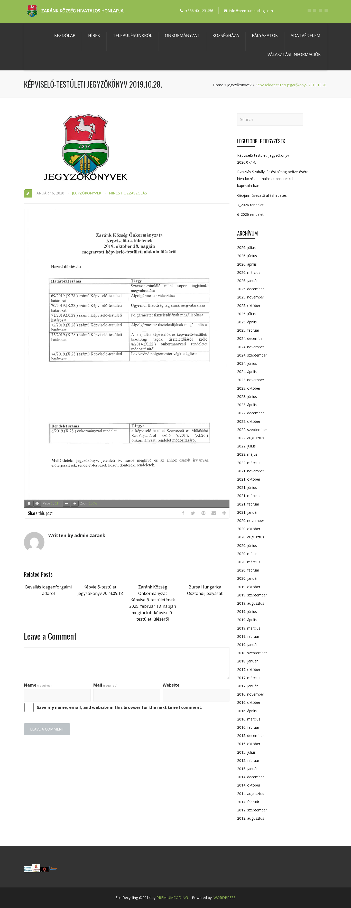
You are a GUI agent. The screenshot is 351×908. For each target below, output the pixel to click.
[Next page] (37, 504)
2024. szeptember (252, 355)
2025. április (247, 322)
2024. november (250, 346)
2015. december (250, 735)
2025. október (248, 305)
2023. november (250, 379)
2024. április (247, 371)
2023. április (247, 404)
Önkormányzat (182, 35)
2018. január (247, 661)
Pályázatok (265, 35)
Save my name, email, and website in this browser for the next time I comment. (119, 707)
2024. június (247, 363)
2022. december (250, 412)
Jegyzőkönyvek (239, 84)
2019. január (247, 644)
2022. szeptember (252, 429)
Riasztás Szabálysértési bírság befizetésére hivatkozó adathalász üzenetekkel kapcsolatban (272, 178)
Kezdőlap (64, 35)
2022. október (248, 421)
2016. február (248, 727)
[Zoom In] (75, 504)
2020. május (247, 553)
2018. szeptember (252, 652)
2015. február (248, 760)
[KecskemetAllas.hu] (36, 871)
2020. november (250, 520)
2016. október (248, 702)
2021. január (247, 512)
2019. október (248, 586)
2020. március (248, 561)
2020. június (247, 545)
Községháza (226, 35)
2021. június (247, 487)
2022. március (248, 462)
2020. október (248, 528)
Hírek (94, 35)
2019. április (247, 619)
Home (218, 84)
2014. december (250, 776)
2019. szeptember (252, 595)
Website (171, 685)
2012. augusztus (250, 818)
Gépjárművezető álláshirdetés (262, 195)
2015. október (248, 743)
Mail (105, 685)
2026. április (247, 264)
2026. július (246, 247)
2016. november (250, 694)
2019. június (247, 611)
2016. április (247, 710)
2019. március (248, 628)
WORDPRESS (225, 897)
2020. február (248, 570)
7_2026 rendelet (250, 204)
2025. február (248, 330)
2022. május (247, 454)
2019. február (248, 636)
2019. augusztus (250, 603)
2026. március (248, 272)
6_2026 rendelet (250, 214)
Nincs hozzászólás (128, 193)
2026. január (247, 280)
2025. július (246, 313)
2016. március (248, 719)
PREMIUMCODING (172, 897)
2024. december (250, 338)
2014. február (248, 801)
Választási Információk (294, 54)
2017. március (248, 677)
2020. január (247, 578)
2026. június (247, 255)
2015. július (246, 752)
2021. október (248, 479)
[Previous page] (29, 504)
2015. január (247, 768)
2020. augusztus (250, 537)
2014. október (248, 785)
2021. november (250, 471)
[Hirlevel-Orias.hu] (44, 871)
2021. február (248, 504)
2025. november (250, 297)
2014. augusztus (250, 793)
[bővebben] (53, 871)
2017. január (247, 686)
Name (37, 685)
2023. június (247, 396)
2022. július (246, 446)
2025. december (250, 288)
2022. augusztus (250, 437)
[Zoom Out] (66, 504)
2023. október (248, 388)
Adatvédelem (305, 35)
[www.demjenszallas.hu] (28, 871)
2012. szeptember (252, 810)
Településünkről (132, 35)
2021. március (248, 495)
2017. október (248, 669)
